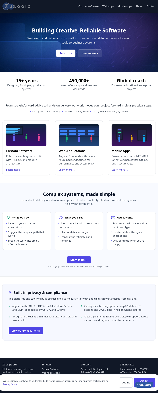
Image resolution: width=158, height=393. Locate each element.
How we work (90, 53)
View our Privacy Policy (26, 330)
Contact (151, 6)
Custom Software (50, 369)
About (139, 6)
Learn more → (79, 259)
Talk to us (66, 53)
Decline (125, 382)
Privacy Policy (10, 384)
